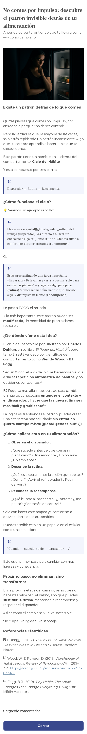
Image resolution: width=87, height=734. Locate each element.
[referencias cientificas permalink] (50, 631)
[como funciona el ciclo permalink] (53, 202)
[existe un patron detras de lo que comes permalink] (5, 113)
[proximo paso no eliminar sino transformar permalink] (28, 582)
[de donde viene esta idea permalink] (59, 336)
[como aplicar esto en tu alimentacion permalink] (81, 434)
